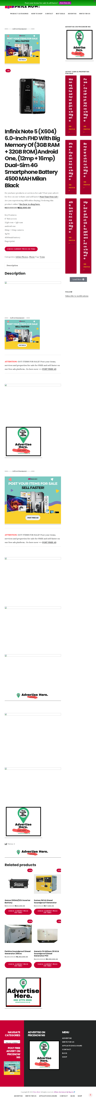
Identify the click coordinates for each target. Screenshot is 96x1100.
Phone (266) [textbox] (12, 1043)
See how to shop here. (29, 204)
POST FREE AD (49, 369)
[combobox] (12, 1041)
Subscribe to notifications (76, 296)
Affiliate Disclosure (72, 1046)
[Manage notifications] (90, 1095)
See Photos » (72, 129)
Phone (32, 257)
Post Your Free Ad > (49, 197)
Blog (64, 1053)
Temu (42, 257)
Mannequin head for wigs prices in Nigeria (71, 100)
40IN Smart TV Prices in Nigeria (71, 217)
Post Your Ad (65, 3)
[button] (78, 279)
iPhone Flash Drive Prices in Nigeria (71, 161)
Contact (66, 1049)
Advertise (67, 1038)
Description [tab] (12, 265)
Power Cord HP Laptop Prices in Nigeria (86, 100)
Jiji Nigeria (70, 1092)
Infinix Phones (22, 257)
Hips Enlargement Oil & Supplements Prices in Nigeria (86, 230)
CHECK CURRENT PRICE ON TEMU (21, 249)
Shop (64, 1057)
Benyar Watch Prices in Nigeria (86, 160)
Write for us (68, 1042)
